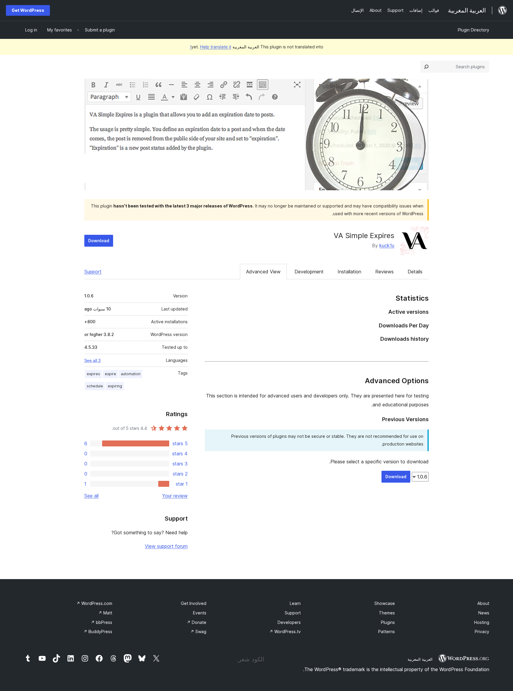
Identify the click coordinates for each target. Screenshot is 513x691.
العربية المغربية (420, 659)
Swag (198, 631)
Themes (387, 612)
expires (93, 374)
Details (415, 272)
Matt (105, 612)
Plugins (388, 622)
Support (93, 272)
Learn (295, 603)
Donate (196, 622)
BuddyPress (97, 631)
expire (110, 374)
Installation (349, 272)
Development (309, 272)
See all (91, 496)
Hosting (481, 622)
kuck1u (386, 245)
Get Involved (193, 603)
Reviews (384, 272)
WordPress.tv (285, 631)
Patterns (386, 631)
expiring (115, 386)
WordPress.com (94, 603)
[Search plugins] (426, 67)
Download (98, 240)
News (483, 612)
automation (130, 374)
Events (199, 612)
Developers (289, 622)
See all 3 (92, 360)
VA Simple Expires (364, 235)
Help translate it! (210, 46)
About (483, 603)
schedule (95, 386)
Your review (175, 496)
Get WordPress (28, 10)
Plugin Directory (473, 29)
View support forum (166, 546)
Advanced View (263, 272)
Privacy (482, 631)
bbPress (101, 622)
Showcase (384, 603)
